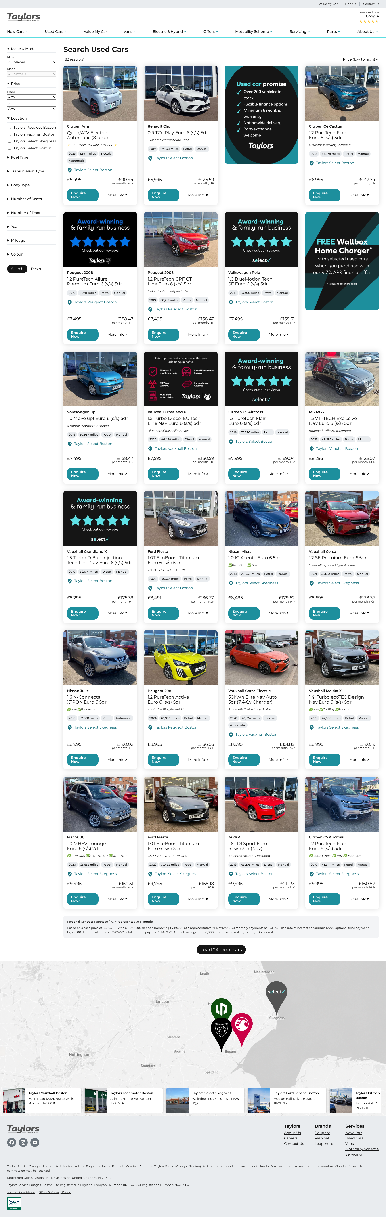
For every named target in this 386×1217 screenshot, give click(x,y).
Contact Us (371, 4)
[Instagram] (23, 1142)
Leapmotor (325, 1144)
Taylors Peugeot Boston (34, 128)
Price (15, 84)
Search (17, 269)
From (11, 92)
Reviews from (369, 14)
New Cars (15, 31)
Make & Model (23, 49)
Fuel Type (19, 157)
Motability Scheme (252, 31)
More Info (115, 195)
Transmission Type (27, 171)
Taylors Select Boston (32, 148)
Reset (36, 269)
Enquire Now (78, 195)
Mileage (18, 240)
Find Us (350, 4)
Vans (128, 31)
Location (19, 118)
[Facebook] (11, 1142)
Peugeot (322, 1133)
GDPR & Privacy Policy (55, 1192)
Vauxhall (322, 1138)
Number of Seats (26, 199)
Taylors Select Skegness (34, 141)
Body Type (20, 185)
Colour (17, 254)
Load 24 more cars (221, 949)
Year (15, 226)
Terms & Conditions (21, 1192)
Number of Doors (26, 213)
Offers (209, 31)
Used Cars (54, 31)
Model (11, 69)
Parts (332, 31)
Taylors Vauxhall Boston (34, 134)
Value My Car (328, 4)
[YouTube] (34, 1142)
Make (11, 57)
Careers (291, 1138)
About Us (365, 31)
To (8, 103)
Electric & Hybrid (168, 31)
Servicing (298, 31)
